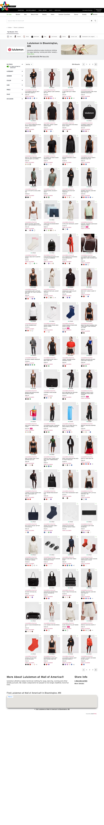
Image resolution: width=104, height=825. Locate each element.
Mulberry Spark (88, 197)
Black (25, 98)
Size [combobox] (8, 85)
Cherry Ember (46, 98)
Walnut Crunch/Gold (69, 263)
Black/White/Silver (81, 131)
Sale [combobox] (8, 94)
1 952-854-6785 (34, 56)
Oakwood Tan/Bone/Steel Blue (53, 230)
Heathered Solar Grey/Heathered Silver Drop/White (46, 230)
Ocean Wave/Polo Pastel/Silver (46, 397)
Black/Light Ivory (63, 164)
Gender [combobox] (9, 76)
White (53, 131)
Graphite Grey (67, 465)
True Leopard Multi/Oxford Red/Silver (51, 397)
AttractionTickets (99, 10)
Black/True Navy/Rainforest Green (44, 230)
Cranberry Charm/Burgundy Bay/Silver (46, 598)
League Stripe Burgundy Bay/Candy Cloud (25, 164)
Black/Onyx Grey (28, 197)
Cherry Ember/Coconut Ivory (30, 664)
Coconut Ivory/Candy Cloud (30, 263)
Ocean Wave (30, 98)
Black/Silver (63, 263)
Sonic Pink (53, 98)
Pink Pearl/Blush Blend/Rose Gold (48, 397)
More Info (45, 56)
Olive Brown (51, 297)
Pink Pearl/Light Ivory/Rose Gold (88, 131)
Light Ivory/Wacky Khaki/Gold (46, 263)
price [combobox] (8, 89)
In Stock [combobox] (10, 64)
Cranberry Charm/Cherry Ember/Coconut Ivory (46, 565)
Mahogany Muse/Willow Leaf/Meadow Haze (51, 230)
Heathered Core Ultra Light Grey (34, 565)
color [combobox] (9, 80)
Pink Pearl (32, 98)
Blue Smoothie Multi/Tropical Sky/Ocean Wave (25, 432)
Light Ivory (48, 131)
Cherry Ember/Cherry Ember (84, 464)
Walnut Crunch (30, 131)
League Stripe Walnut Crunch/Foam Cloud (30, 164)
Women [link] (18, 14)
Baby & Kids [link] (34, 14)
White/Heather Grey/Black (51, 565)
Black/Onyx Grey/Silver (44, 598)
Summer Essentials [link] (64, 14)
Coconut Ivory (65, 229)
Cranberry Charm (48, 98)
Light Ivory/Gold (67, 263)
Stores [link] (76, 14)
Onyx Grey (28, 364)
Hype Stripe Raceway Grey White (69, 197)
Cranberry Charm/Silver (65, 263)
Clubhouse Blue (86, 197)
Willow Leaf (48, 197)
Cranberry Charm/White (44, 331)
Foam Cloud (46, 331)
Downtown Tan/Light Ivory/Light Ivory (30, 197)
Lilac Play (28, 98)
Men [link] (25, 14)
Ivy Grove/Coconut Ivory (34, 263)
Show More (30, 54)
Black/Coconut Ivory (28, 664)
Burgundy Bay (65, 197)
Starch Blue (69, 297)
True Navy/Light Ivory (84, 664)
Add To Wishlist (40, 69)
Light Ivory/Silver (30, 597)
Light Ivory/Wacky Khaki (67, 164)
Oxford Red (84, 98)
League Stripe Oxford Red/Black (28, 164)
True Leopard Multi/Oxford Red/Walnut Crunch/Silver (53, 263)
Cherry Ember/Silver (28, 597)
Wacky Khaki (32, 364)
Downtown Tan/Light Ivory (65, 597)
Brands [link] (84, 14)
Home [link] (52, 14)
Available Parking (87, 10)
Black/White (63, 597)
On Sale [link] (9, 14)
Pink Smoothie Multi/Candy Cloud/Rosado (28, 432)
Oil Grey (69, 465)
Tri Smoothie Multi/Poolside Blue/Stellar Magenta (30, 432)
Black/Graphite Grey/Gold (44, 263)
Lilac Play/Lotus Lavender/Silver (84, 131)
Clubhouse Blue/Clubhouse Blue (86, 464)
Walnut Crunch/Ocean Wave (69, 597)
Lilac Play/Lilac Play (90, 464)
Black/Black (81, 464)
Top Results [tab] (12, 32)
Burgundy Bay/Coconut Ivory (25, 263)
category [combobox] (10, 71)
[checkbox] (10, 36)
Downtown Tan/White (30, 330)
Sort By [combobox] (28, 64)
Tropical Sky (67, 229)
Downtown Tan (67, 197)
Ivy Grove (71, 98)
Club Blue (67, 98)
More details (79, 683)
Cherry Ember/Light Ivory (81, 664)
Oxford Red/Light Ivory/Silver (86, 131)
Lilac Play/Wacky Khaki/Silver (48, 263)
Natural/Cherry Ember (25, 532)
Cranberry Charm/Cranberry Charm (88, 464)
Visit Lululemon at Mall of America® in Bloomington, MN (53, 709)
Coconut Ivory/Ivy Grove (32, 263)
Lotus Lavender (67, 297)
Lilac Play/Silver (32, 597)
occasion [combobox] (10, 99)
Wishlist (95, 14)
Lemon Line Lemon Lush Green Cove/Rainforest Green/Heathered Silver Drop (48, 230)
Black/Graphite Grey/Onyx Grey (25, 197)
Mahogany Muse (67, 131)
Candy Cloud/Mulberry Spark (28, 263)
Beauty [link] (44, 14)
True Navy (34, 98)
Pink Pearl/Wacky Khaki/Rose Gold (51, 263)
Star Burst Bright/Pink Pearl (67, 597)
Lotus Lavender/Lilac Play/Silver (51, 499)
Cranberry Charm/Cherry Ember (65, 164)
